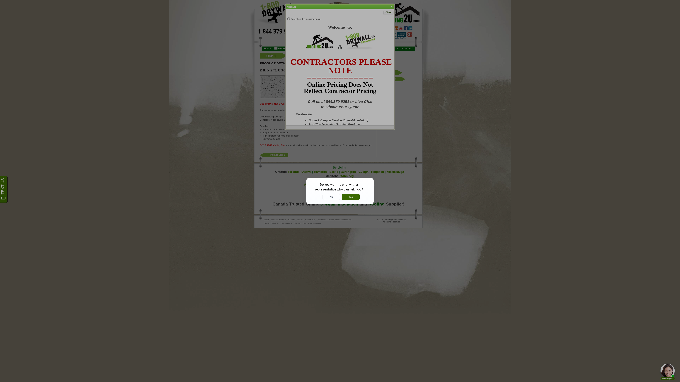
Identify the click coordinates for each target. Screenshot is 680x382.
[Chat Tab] (340, 191)
